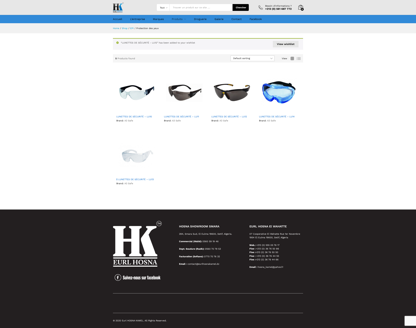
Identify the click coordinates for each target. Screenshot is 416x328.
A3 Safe (128, 120)
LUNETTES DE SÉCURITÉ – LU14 (277, 116)
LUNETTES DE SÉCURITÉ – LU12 (229, 116)
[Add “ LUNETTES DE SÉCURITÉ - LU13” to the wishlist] (139, 172)
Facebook (256, 19)
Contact (236, 19)
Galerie (218, 19)
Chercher (241, 7)
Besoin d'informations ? (278, 6)
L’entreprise (137, 19)
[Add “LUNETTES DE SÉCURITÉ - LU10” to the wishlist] (139, 109)
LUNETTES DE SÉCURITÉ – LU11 (181, 116)
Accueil (117, 19)
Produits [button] (177, 19)
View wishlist (285, 44)
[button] (147, 109)
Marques (158, 19)
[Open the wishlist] (234, 109)
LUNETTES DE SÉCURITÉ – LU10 (134, 116)
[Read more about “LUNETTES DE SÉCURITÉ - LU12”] (219, 109)
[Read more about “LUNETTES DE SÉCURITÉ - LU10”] (124, 109)
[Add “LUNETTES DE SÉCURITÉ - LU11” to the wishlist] (187, 109)
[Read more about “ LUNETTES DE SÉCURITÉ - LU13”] (124, 172)
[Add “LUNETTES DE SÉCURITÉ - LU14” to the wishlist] (282, 109)
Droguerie (200, 19)
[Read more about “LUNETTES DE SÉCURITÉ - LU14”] (267, 109)
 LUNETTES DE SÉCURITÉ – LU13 (135, 179)
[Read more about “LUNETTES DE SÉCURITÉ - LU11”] (172, 109)
